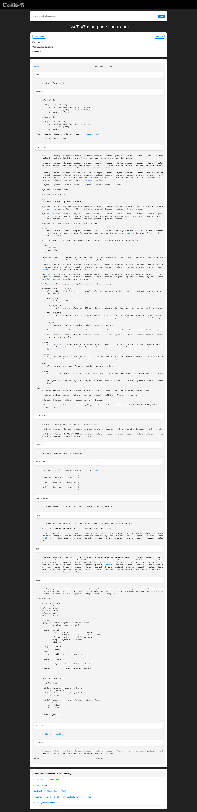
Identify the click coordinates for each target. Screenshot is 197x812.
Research (159, 36)
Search (161, 16)
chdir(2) (62, 344)
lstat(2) (128, 233)
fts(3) (51, 734)
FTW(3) (37, 66)
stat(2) (91, 180)
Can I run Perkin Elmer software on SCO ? (50, 791)
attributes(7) (99, 470)
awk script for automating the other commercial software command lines (62, 797)
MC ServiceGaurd (40, 785)
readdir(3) (60, 734)
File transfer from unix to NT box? (46, 780)
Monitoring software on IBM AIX (46, 803)
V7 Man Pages (39, 36)
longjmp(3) (45, 279)
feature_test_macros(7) (90, 134)
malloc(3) (45, 269)
